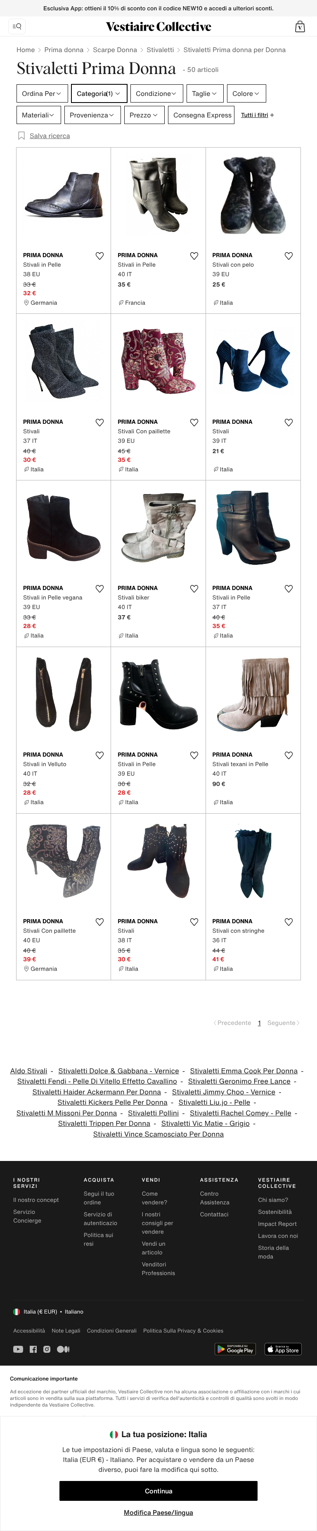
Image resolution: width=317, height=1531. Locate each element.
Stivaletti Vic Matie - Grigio (205, 1123)
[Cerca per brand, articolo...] (17, 26)
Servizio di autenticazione (104, 1219)
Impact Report (277, 1224)
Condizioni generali (112, 1331)
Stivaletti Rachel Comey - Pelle (240, 1113)
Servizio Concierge (27, 1216)
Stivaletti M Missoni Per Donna (67, 1113)
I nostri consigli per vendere (157, 1223)
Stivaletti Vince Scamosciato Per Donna (158, 1134)
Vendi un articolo (154, 1248)
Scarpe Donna (115, 50)
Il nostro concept (36, 1200)
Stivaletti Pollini (153, 1113)
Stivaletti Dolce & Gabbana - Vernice (118, 1071)
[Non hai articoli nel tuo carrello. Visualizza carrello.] (300, 26)
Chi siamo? (273, 1200)
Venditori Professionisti (160, 1269)
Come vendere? (155, 1198)
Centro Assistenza (214, 1198)
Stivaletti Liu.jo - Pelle (215, 1102)
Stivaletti (160, 50)
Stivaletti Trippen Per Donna (104, 1123)
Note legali (66, 1331)
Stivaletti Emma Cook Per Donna (244, 1071)
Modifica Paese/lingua (158, 1512)
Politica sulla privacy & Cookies (183, 1331)
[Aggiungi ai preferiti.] (99, 256)
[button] (300, 26)
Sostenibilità (275, 1212)
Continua (159, 1491)
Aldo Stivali (28, 1071)
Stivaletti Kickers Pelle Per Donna (112, 1102)
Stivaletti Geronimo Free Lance (239, 1081)
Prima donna (63, 50)
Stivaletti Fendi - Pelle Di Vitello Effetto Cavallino (97, 1081)
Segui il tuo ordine (99, 1198)
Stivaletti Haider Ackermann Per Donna (96, 1092)
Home (26, 50)
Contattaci (214, 1214)
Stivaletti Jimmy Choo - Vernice (223, 1092)
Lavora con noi (278, 1236)
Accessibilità (29, 1331)
